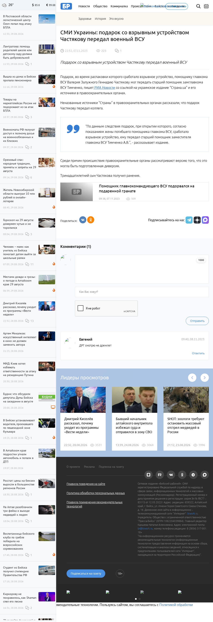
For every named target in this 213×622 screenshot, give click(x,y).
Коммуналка (119, 6)
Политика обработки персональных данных (96, 493)
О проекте (73, 467)
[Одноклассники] (90, 219)
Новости (84, 6)
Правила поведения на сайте (86, 484)
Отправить (197, 321)
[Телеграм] (189, 220)
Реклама (89, 467)
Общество (100, 6)
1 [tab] (136, 599)
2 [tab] (139, 599)
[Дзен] (197, 220)
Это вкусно (116, 18)
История (100, 18)
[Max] (205, 220)
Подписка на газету (111, 467)
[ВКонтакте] (82, 219)
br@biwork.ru (145, 528)
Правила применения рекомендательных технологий (95, 504)
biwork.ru (192, 513)
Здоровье (85, 18)
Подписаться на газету (86, 573)
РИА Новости (104, 87)
